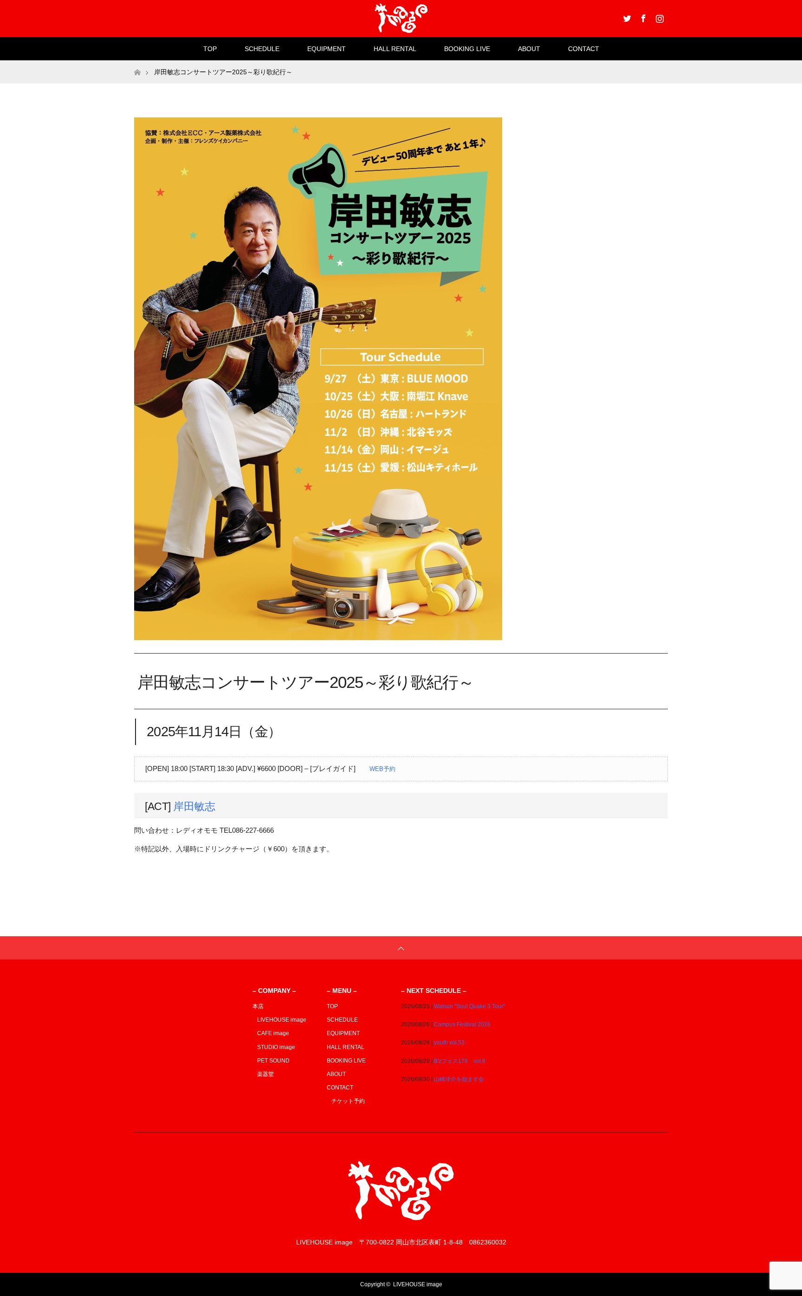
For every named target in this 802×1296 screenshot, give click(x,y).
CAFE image (273, 1033)
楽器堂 (265, 1074)
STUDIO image (276, 1047)
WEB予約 (382, 768)
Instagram (659, 17)
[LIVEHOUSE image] (401, 1224)
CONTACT (583, 48)
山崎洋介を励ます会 (459, 1079)
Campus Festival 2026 (462, 1024)
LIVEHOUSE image (281, 1020)
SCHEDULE (262, 48)
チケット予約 (348, 1101)
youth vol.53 (449, 1042)
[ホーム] (137, 63)
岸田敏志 (194, 806)
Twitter (626, 17)
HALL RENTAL (395, 48)
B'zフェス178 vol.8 (459, 1061)
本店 (258, 1006)
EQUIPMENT (326, 48)
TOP (210, 48)
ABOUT (529, 48)
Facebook (642, 17)
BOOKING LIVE (467, 48)
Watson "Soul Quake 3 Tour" (469, 1006)
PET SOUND (273, 1060)
